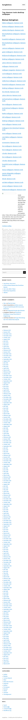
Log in (5, 705)
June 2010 (5, 593)
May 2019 (5, 410)
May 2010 (5, 595)
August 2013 (6, 526)
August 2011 (6, 567)
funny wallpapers (8, 170)
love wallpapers (7, 104)
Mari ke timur (11, 303)
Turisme (5, 692)
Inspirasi (5, 683)
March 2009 (6, 620)
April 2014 (6, 513)
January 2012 (6, 558)
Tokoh (5, 690)
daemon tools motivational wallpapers (15, 251)
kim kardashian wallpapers (11, 34)
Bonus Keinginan (10, 20)
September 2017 (7, 446)
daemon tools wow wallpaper (13, 260)
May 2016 (5, 471)
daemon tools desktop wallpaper (14, 240)
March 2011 (6, 576)
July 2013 (5, 527)
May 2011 (5, 573)
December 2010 (7, 582)
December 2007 (7, 647)
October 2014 (6, 502)
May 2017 (5, 451)
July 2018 (5, 428)
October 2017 (6, 444)
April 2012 (6, 553)
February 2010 (7, 600)
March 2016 (6, 475)
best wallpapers (7, 150)
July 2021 (5, 363)
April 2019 (6, 411)
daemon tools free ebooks (7, 244)
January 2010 (6, 602)
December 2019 (7, 397)
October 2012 (6, 542)
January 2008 (6, 645)
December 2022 (7, 334)
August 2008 (6, 633)
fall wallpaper (6, 117)
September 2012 (7, 544)
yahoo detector (7, 63)
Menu (23, 4)
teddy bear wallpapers (9, 81)
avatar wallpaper (7, 77)
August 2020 (6, 382)
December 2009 (7, 604)
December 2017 (7, 440)
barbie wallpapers (7, 113)
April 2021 (6, 368)
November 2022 (7, 335)
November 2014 (7, 500)
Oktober (5, 292)
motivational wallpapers (10, 108)
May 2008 (6, 638)
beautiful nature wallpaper (10, 164)
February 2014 (7, 517)
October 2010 (6, 585)
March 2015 (6, 493)
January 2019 (6, 417)
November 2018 (7, 421)
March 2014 (6, 515)
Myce (4, 303)
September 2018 (7, 424)
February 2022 (7, 350)
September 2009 (7, 609)
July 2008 (5, 634)
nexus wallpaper (7, 186)
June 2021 (5, 364)
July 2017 (5, 448)
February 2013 (7, 535)
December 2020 (7, 375)
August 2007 (6, 654)
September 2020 (7, 381)
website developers (8, 30)
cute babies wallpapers (9, 137)
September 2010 (7, 587)
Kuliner (5, 685)
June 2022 (5, 343)
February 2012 (7, 556)
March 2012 (6, 555)
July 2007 (5, 656)
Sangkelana (7, 5)
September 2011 (7, 566)
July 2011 (5, 569)
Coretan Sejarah (7, 678)
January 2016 (6, 479)
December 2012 (7, 538)
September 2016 (7, 464)
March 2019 (6, 413)
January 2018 (6, 439)
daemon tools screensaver (12, 255)
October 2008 (6, 629)
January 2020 (6, 395)
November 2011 (7, 562)
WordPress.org (7, 710)
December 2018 (7, 419)
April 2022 (6, 346)
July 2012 (5, 547)
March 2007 (6, 663)
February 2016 (7, 477)
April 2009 (6, 618)
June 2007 (6, 658)
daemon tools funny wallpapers (13, 245)
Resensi (5, 689)
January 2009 (6, 624)
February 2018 (7, 437)
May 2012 (5, 551)
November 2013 (7, 522)
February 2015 (7, 495)
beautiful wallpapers (8, 39)
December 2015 (7, 480)
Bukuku (19, 229)
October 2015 (6, 482)
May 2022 (5, 344)
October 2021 (6, 357)
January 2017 (6, 457)
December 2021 (7, 353)
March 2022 (6, 348)
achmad (6, 229)
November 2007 (7, 649)
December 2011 (7, 560)
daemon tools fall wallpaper (17, 242)
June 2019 (5, 408)
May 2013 (5, 531)
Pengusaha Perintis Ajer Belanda (16, 310)
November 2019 (7, 399)
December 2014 (7, 498)
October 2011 (6, 564)
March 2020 (6, 392)
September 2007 (7, 653)
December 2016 (7, 459)
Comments (7, 708)
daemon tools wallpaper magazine (9, 257)
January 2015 (6, 497)
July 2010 (5, 591)
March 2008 (6, 642)
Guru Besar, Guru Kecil (9, 283)
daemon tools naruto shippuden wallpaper (11, 252)
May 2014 (5, 511)
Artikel (16, 229)
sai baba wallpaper (8, 182)
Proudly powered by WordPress (15, 717)
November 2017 (7, 442)
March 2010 (6, 598)
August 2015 (6, 484)
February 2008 (7, 643)
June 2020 (6, 386)
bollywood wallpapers (9, 55)
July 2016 (5, 468)
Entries (6, 707)
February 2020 (7, 393)
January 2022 (6, 352)
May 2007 (6, 660)
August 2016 (6, 466)
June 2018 (5, 430)
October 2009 (6, 607)
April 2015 (6, 491)
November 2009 (7, 605)
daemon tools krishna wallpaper (14, 248)
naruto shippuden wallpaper (11, 173)
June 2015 (5, 488)
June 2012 (5, 549)
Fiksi (4, 680)
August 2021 (6, 361)
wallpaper (5, 66)
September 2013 (7, 524)
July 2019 (5, 406)
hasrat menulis (15, 261)
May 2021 (5, 366)
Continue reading (6, 226)
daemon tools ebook (6, 242)
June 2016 (5, 469)
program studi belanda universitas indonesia (15, 263)
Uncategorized (7, 694)
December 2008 (7, 625)
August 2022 (6, 339)
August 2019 (6, 404)
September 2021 (7, 359)
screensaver (6, 142)
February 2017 (7, 455)
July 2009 (5, 613)
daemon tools (18, 23)
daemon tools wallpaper (17, 256)
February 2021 (7, 372)
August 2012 (6, 546)
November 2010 (7, 584)
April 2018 (6, 433)
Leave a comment (7, 264)
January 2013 (6, 537)
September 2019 (7, 402)
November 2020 (7, 377)
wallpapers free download (10, 128)
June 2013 (5, 529)
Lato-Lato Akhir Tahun (9, 289)
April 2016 (6, 473)
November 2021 (7, 355)
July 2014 (5, 508)
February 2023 (7, 330)
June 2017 (5, 450)
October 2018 (6, 422)
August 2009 (6, 611)
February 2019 (7, 415)
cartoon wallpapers (8, 48)
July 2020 (5, 384)
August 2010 (6, 589)
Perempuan (6, 687)
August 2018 (6, 426)
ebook (4, 179)
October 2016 (6, 462)
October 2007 (6, 651)
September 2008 (7, 631)
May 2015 (5, 489)
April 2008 (6, 640)
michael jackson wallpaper (10, 99)
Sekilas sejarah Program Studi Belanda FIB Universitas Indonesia (13, 306)
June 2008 (6, 636)
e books (4, 153)
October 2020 (6, 379)
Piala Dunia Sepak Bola (9, 290)
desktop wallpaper (8, 88)
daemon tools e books (18, 241)
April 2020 (6, 390)
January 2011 (6, 580)
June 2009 (6, 614)
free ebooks (6, 92)
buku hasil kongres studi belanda (14, 230)
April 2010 (6, 596)
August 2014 (6, 506)
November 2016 (7, 460)
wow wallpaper (7, 124)
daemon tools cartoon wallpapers (14, 237)
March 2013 (6, 533)
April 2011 (6, 575)
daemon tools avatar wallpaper (15, 232)
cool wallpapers (7, 73)
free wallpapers (7, 146)
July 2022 (5, 341)
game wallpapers (7, 52)
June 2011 (5, 571)
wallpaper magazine (8, 70)
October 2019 (6, 401)
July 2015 (5, 486)
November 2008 (7, 627)
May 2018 (5, 431)
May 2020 (6, 388)
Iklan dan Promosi (8, 681)
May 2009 (6, 616)
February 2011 (6, 578)
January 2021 (6, 373)
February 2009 (7, 622)
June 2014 (5, 509)
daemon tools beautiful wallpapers (14, 234)
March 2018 (6, 435)
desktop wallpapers (8, 59)
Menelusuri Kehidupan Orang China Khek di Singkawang (12, 314)
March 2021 (6, 370)
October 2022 (6, 337)
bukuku (23, 230)
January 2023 (6, 332)
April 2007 (6, 662)
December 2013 (7, 520)
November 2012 (7, 540)
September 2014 (7, 504)
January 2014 (6, 518)
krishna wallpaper (8, 26)
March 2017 (6, 453)
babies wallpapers (8, 23)
